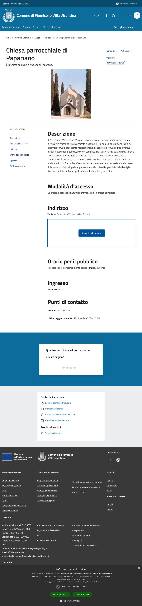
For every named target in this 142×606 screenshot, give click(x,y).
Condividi (111, 50)
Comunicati (111, 485)
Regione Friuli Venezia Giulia (15, 3)
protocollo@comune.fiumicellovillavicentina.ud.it (25, 556)
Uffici (4, 490)
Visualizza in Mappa (91, 233)
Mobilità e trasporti (46, 500)
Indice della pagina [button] (17, 129)
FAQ (38, 535)
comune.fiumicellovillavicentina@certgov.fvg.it (24, 548)
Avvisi (109, 490)
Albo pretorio (78, 530)
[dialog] (71, 585)
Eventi (109, 509)
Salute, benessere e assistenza (86, 487)
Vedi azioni (125, 50)
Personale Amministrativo (14, 505)
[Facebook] (105, 15)
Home (8, 37)
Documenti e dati (10, 510)
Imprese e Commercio (47, 490)
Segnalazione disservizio (48, 530)
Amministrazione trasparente (85, 525)
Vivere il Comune (23, 37)
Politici (5, 500)
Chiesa (48, 37)
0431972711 (64, 310)
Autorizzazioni (78, 492)
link (97, 582)
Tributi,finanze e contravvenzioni (87, 482)
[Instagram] (112, 15)
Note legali (77, 540)
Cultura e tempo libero (47, 485)
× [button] (139, 568)
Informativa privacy (81, 535)
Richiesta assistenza (46, 540)
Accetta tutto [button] (60, 594)
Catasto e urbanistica (47, 495)
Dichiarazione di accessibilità (85, 545)
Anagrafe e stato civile (47, 480)
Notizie (109, 480)
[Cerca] (137, 15)
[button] (71, 601)
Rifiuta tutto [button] (82, 594)
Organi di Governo (10, 480)
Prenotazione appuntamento (50, 525)
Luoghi (38, 37)
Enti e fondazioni (9, 495)
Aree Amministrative (11, 485)
